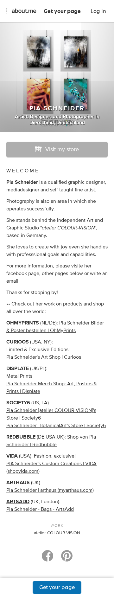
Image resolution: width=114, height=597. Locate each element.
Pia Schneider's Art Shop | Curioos (43, 357)
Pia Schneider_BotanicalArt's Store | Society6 (56, 425)
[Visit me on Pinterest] (67, 558)
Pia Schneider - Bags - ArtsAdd (40, 509)
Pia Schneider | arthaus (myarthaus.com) (50, 490)
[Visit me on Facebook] (47, 558)
